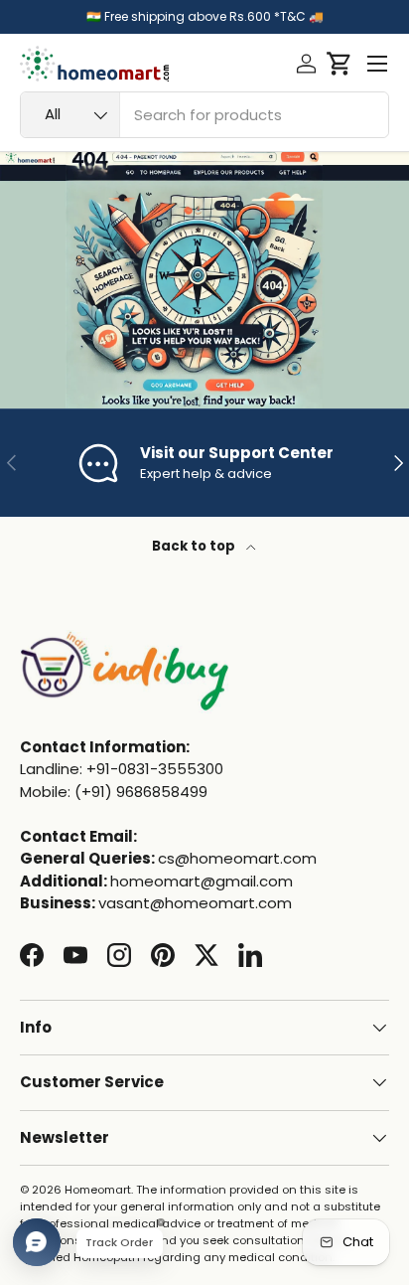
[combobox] (204, 114)
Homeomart (98, 1190)
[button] (339, 63)
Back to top (195, 546)
